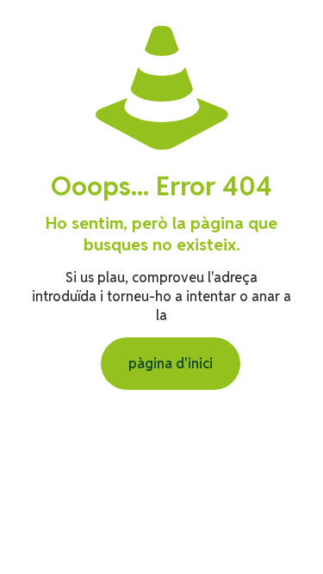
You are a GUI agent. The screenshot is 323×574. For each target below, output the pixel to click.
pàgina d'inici (170, 364)
